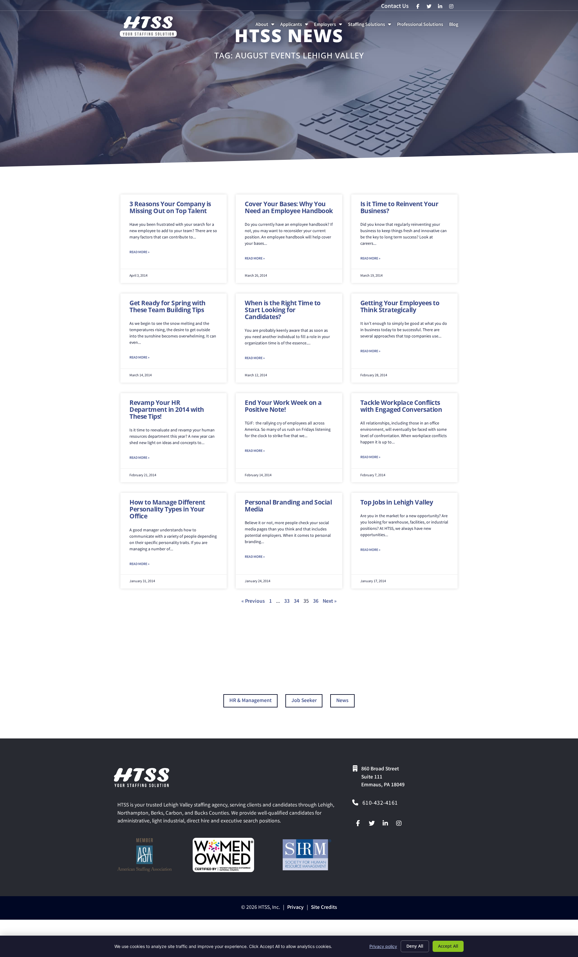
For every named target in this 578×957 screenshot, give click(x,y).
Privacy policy (383, 946)
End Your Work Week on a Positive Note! (283, 406)
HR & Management (250, 701)
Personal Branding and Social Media (288, 505)
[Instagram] (399, 823)
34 (296, 601)
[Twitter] (372, 823)
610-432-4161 (380, 803)
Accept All (448, 946)
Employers (329, 26)
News (342, 701)
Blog (455, 26)
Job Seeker (304, 701)
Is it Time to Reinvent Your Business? (399, 207)
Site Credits (324, 908)
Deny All (414, 946)
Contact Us (395, 6)
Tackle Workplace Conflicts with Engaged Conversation (401, 406)
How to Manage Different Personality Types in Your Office (167, 509)
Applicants (295, 26)
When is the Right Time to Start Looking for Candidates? (283, 310)
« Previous (253, 601)
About (266, 26)
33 (287, 601)
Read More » (139, 252)
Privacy (295, 908)
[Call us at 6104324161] (355, 803)
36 (316, 601)
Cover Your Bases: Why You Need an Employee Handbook (289, 207)
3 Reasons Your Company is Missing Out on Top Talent (170, 207)
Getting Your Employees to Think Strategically (400, 306)
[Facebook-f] (358, 823)
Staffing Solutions (370, 26)
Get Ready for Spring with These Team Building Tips (167, 306)
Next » (330, 601)
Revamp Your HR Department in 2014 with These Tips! (166, 409)
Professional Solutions (421, 26)
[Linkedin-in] (385, 823)
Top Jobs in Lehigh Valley (396, 502)
